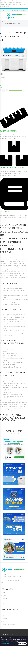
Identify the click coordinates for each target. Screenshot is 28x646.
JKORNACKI (10, 634)
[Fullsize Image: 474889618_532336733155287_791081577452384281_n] (14, 549)
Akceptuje (22, 643)
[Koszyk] (10, 21)
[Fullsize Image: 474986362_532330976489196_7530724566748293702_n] (14, 499)
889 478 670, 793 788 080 (13, 580)
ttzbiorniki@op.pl (10, 583)
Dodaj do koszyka (15, 91)
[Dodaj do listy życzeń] (1, 81)
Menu (19, 23)
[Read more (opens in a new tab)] (7, 10)
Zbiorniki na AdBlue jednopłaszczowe (8, 86)
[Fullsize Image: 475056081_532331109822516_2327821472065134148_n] (14, 524)
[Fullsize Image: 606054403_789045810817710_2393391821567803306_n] (14, 449)
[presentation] (0, 74)
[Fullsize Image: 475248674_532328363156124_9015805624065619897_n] (14, 474)
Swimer (1, 87)
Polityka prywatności (5, 643)
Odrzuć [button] (7, 6)
